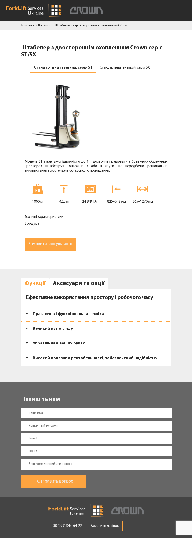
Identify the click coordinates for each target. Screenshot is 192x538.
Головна (27, 25)
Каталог (44, 25)
